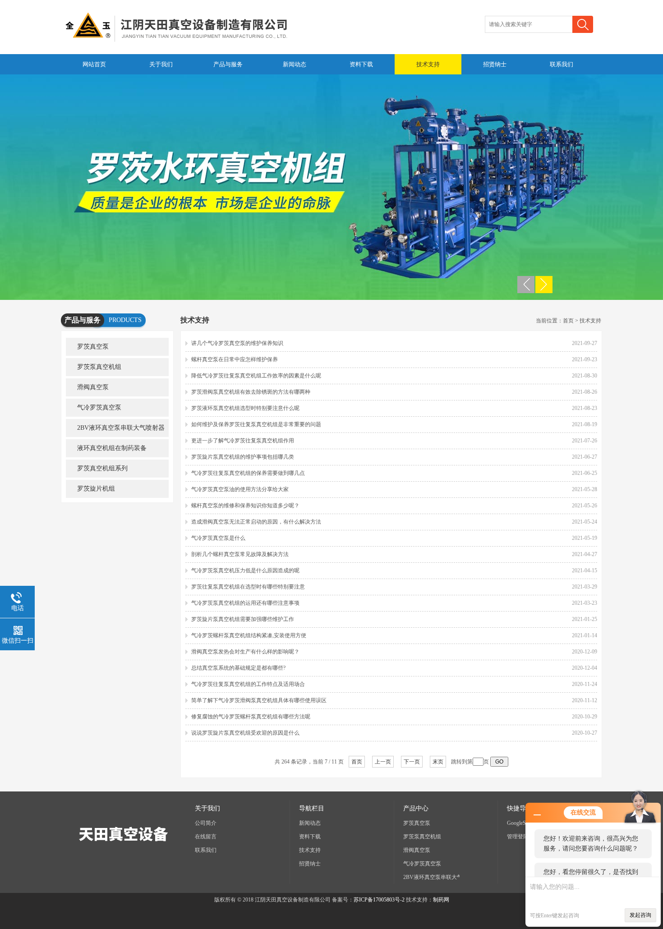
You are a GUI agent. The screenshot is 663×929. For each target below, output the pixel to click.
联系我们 (561, 64)
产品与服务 (228, 64)
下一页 (412, 762)
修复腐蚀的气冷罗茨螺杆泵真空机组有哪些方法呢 (250, 716)
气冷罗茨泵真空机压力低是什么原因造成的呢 (245, 570)
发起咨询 (640, 915)
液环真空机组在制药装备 (112, 448)
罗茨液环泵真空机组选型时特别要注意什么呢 (245, 408)
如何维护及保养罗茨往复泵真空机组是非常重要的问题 (256, 424)
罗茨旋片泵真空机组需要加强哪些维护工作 (242, 619)
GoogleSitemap (523, 823)
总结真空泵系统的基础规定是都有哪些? (238, 668)
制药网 (441, 900)
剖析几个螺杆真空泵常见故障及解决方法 (240, 554)
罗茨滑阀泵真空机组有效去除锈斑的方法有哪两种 (250, 392)
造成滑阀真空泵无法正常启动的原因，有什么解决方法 (256, 522)
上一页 (383, 762)
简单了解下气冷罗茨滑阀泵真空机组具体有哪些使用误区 (259, 700)
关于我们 (161, 64)
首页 (568, 320)
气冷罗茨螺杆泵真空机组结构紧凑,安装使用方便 (248, 635)
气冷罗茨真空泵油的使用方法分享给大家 (240, 489)
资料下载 (361, 64)
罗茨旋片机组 (96, 488)
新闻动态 (294, 64)
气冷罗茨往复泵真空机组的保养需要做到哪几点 (248, 473)
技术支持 (428, 64)
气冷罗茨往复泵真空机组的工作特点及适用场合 (248, 684)
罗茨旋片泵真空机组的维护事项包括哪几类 (242, 457)
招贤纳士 (494, 64)
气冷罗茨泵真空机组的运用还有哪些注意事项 (245, 603)
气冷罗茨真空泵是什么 (218, 538)
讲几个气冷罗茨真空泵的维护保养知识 (237, 343)
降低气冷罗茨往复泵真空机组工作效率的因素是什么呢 (256, 376)
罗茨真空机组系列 (102, 468)
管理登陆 (518, 836)
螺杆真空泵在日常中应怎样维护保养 (234, 359)
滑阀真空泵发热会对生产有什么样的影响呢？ (245, 651)
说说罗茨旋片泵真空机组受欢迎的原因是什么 (245, 733)
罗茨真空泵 (93, 346)
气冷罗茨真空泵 (99, 407)
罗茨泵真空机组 (99, 366)
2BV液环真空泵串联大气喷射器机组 (115, 430)
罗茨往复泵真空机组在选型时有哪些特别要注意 (248, 587)
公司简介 (205, 823)
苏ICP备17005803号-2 (379, 900)
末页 (438, 762)
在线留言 (205, 836)
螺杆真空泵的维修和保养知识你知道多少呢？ (245, 505)
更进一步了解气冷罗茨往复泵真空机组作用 (242, 440)
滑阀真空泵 (93, 387)
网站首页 (94, 64)
